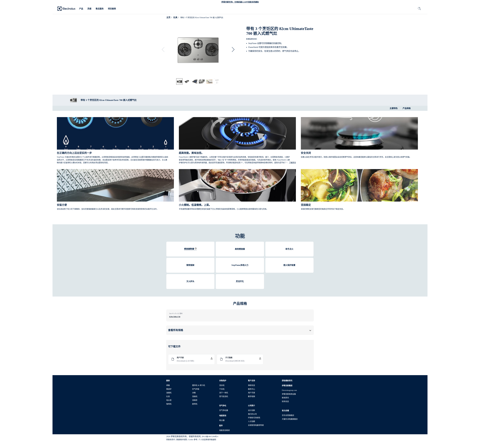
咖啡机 (169, 404)
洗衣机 (221, 385)
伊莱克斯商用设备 (289, 394)
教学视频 (251, 396)
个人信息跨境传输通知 (207, 440)
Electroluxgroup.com (289, 390)
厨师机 (194, 404)
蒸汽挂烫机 (223, 396)
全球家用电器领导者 (256, 425)
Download (185, 361)
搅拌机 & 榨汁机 (198, 385)
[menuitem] (81, 8)
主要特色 (394, 108)
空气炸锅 (195, 389)
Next (232, 49)
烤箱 (168, 385)
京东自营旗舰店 (288, 415)
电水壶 (169, 400)
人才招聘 (251, 421)
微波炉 (169, 389)
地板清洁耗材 (224, 430)
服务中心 (251, 389)
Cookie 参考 (192, 440)
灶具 (175, 17)
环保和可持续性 (254, 418)
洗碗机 (194, 396)
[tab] (179, 81)
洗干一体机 (223, 393)
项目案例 (112, 9)
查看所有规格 (175, 330)
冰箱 (194, 393)
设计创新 (251, 410)
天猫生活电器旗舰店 (290, 419)
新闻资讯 (285, 398)
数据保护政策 (181, 440)
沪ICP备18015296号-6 (210, 437)
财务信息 (285, 401)
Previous (164, 49)
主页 (168, 17)
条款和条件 (170, 440)
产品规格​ (407, 108)
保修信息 (251, 385)
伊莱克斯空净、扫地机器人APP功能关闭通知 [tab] (240, 2)
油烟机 (169, 393)
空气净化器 (223, 410)
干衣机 (221, 389)
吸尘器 (221, 420)
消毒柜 (194, 400)
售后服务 (100, 9)
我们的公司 (252, 414)
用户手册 (251, 393)
